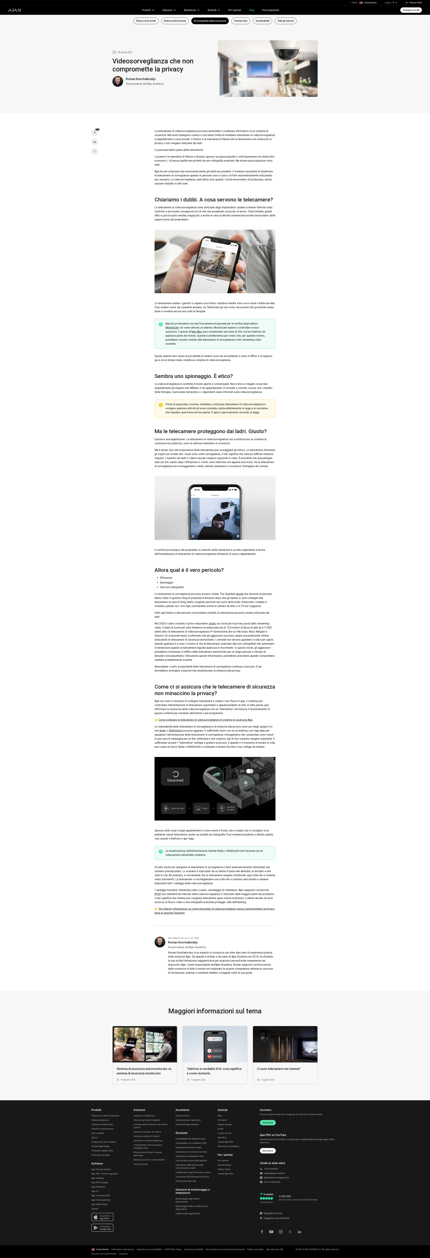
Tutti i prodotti (97, 1133)
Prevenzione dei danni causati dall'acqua (148, 1154)
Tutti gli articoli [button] (285, 21)
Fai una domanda (272, 1182)
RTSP (158, 894)
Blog (251, 10)
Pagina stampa (225, 1124)
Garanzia (123, 1254)
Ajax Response (98, 1187)
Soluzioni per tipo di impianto (147, 1120)
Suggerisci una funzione (276, 1218)
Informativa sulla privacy (122, 1249)
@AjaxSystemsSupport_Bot (276, 1177)
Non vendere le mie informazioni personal (225, 1249)
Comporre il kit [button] (411, 10)
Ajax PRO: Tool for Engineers (104, 1174)
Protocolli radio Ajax (100, 1155)
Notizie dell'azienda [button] (175, 21)
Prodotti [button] (146, 10)
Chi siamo (222, 1120)
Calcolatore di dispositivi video (190, 1156)
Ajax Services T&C (274, 1249)
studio (212, 623)
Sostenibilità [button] (262, 21)
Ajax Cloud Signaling (100, 1200)
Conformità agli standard (187, 1124)
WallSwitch (175, 730)
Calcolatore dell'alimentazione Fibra (192, 1177)
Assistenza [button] (190, 10)
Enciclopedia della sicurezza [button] (210, 21)
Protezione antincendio (102, 1124)
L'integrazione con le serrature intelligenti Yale (148, 1146)
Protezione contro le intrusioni (105, 1116)
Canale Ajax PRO (225, 1142)
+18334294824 (271, 1169)
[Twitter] (94, 151)
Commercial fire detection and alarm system (151, 1126)
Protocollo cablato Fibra (102, 1151)
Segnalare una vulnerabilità (149, 1249)
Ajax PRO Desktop (99, 1182)
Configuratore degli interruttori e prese (193, 1172)
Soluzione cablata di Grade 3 (147, 1136)
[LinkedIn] (94, 142)
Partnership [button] (240, 21)
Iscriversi (268, 1122)
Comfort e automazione (102, 1129)
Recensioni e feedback (228, 1146)
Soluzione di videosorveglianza (148, 1140)
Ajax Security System (101, 1169)
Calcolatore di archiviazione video (191, 1152)
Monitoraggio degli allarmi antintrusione (188, 1200)
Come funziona (141, 1164)
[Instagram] (281, 1231)
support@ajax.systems (274, 1173)
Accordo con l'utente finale (103, 1254)
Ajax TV (94, 1191)
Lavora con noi (224, 1133)
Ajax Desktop (97, 1178)
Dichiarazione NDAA (193, 1249)
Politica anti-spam (255, 1249)
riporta (239, 594)
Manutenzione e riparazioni (188, 1120)
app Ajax (197, 331)
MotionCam (172, 327)
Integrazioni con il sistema (103, 1142)
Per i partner (234, 10)
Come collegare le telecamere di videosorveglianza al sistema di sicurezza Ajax (206, 719)
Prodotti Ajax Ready (100, 1146)
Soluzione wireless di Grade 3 (147, 1132)
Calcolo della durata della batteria (191, 1160)
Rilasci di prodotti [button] (146, 21)
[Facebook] (262, 1231)
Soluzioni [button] (167, 10)
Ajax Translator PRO (100, 1195)
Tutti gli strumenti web (186, 1181)
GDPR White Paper (173, 1249)
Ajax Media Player (99, 1204)
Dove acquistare (270, 10)
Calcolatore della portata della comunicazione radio (189, 1166)
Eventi (220, 1129)
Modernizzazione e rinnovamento (149, 1160)
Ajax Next (222, 1137)
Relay (162, 730)
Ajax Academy (224, 1165)
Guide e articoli (182, 1116)
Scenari (94, 1209)
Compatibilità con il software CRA (191, 1143)
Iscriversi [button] (268, 1150)
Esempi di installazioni (144, 1116)
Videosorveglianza (100, 1120)
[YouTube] (271, 1231)
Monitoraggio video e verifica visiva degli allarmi (192, 1207)
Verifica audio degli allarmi (188, 1213)
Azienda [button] (212, 10)
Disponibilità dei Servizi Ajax (188, 1147)
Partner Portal (224, 1169)
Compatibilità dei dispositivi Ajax (190, 1139)
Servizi (94, 1137)
